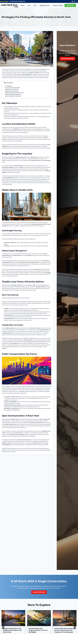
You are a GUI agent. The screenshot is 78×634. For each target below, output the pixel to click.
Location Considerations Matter (12, 87)
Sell (35, 5)
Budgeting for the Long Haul (11, 89)
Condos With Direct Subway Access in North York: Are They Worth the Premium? (38, 630)
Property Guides (58, 5)
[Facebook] (72, 1)
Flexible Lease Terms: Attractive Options (14, 92)
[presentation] (13, 618)
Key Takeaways (8, 86)
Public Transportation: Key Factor (12, 94)
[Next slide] (75, 627)
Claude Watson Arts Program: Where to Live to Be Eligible (12, 630)
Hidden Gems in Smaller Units (12, 91)
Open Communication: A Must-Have (13, 96)
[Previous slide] (3, 627)
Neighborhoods (44, 5)
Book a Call (70, 5)
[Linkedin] (74, 1)
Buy (29, 5)
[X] (77, 1)
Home (22, 5)
